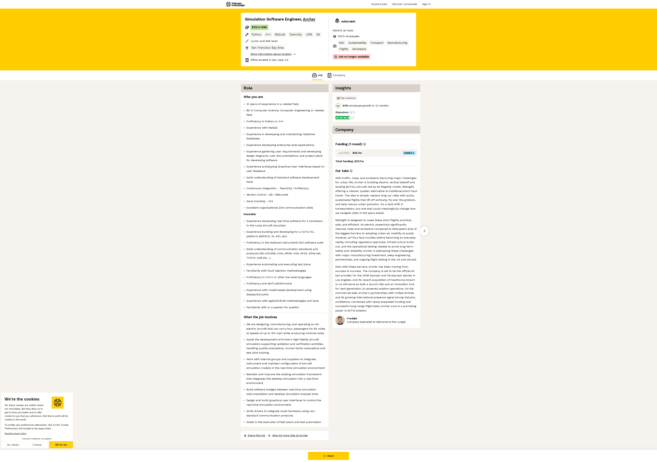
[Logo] (235, 4)
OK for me (63, 444)
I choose (39, 444)
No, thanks (15, 444)
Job (320, 75)
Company (339, 75)
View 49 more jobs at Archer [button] (290, 435)
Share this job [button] (256, 435)
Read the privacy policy (18, 433)
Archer (309, 19)
